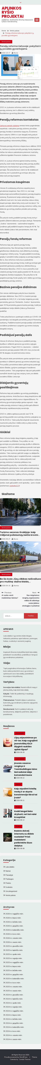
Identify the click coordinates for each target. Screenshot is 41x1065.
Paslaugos (20, 733)
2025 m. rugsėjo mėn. (13, 958)
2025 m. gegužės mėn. (14, 974)
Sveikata (8, 887)
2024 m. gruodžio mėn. (14, 995)
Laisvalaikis (20, 759)
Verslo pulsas (6, 41)
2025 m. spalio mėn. (13, 954)
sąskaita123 (14, 486)
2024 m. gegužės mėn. (14, 1023)
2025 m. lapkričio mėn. (14, 950)
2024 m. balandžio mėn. (14, 1027)
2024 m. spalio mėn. (13, 1003)
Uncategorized (11, 891)
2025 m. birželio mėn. (13, 970)
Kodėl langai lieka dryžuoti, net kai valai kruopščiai (25, 814)
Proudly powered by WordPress (16, 1057)
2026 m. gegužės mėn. (14, 926)
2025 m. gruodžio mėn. (14, 946)
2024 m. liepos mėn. (13, 1015)
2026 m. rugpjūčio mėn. (14, 914)
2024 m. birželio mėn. (13, 1019)
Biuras (16, 53)
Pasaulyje (9, 875)
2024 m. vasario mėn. (13, 1035)
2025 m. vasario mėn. (13, 986)
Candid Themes (25, 1059)
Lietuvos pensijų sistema (9, 125)
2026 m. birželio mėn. (13, 922)
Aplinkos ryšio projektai (13, 12)
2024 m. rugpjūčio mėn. (14, 1011)
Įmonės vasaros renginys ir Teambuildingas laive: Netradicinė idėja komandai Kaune (25, 769)
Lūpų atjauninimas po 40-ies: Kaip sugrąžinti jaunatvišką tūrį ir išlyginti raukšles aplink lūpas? (26, 743)
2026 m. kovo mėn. (12, 934)
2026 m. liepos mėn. (13, 918)
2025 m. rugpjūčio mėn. (14, 962)
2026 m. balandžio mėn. (14, 930)
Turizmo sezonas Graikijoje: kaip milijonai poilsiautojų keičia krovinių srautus (19, 535)
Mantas (16, 586)
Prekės (18, 807)
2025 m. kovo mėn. (12, 982)
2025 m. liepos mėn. (13, 966)
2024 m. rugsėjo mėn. (13, 1007)
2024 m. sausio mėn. (13, 1039)
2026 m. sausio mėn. (13, 942)
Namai (18, 784)
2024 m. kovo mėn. (12, 1031)
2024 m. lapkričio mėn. (14, 999)
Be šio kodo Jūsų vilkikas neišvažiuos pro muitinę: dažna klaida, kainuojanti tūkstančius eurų (20, 581)
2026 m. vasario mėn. (13, 938)
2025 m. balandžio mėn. (14, 978)
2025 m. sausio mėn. (13, 991)
